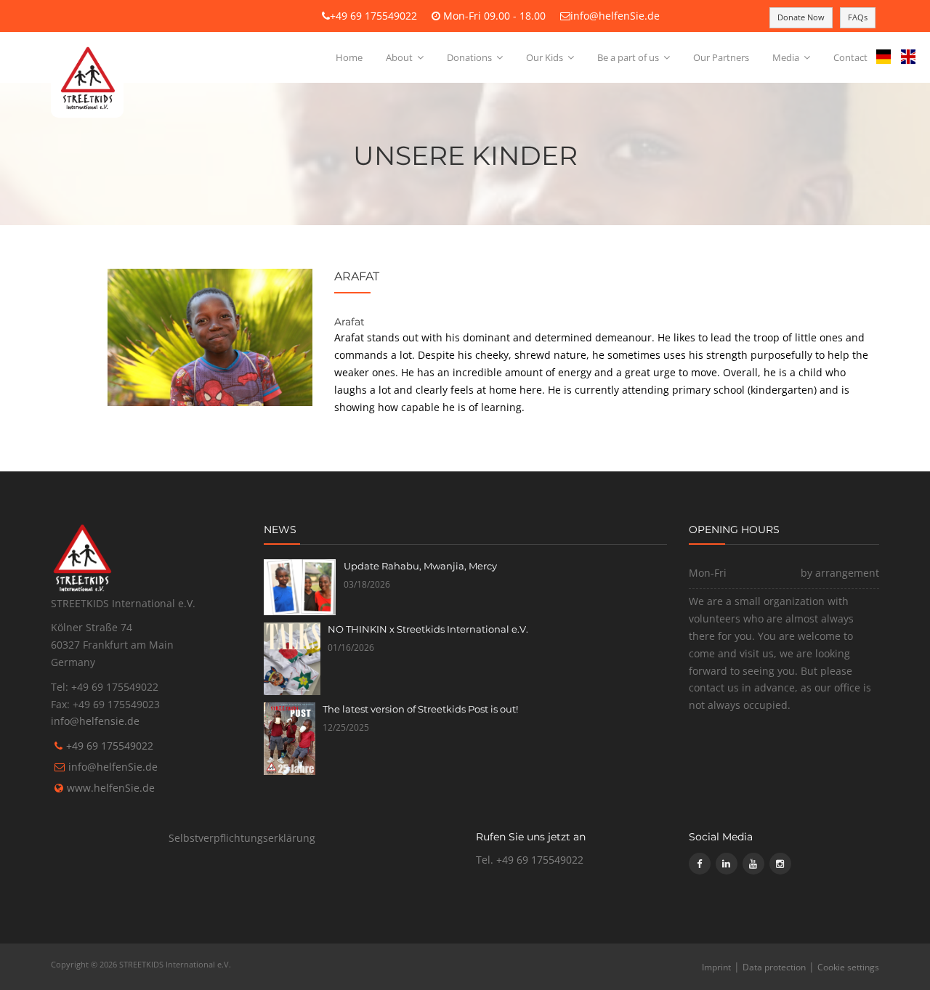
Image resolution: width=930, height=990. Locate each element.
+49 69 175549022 (373, 16)
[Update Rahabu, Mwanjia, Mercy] (300, 587)
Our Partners (721, 57)
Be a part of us (629, 57)
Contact (850, 57)
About (400, 57)
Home (349, 57)
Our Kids (545, 57)
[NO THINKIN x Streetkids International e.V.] (292, 658)
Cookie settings (848, 967)
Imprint (716, 967)
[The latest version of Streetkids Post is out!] (289, 738)
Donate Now (801, 17)
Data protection (774, 967)
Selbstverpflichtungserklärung (242, 838)
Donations (470, 57)
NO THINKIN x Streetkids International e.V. (428, 629)
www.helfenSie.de (111, 788)
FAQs (858, 17)
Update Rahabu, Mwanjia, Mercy (420, 566)
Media (786, 57)
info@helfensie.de (95, 721)
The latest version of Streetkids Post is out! (420, 709)
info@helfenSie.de (615, 16)
